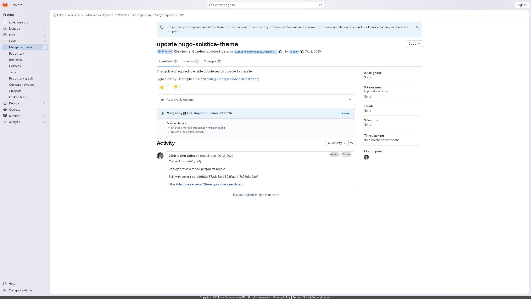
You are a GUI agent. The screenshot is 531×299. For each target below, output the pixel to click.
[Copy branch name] (280, 51)
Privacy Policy (281, 297)
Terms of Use (300, 297)
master (294, 51)
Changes (212, 61)
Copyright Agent (321, 297)
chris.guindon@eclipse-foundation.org (233, 79)
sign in (263, 194)
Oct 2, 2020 (313, 51)
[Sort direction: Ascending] (352, 143)
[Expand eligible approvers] (350, 99)
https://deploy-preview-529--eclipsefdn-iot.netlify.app (206, 184)
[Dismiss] (417, 27)
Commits (190, 61)
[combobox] (336, 143)
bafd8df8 (219, 128)
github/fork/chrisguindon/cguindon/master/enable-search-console (256, 51)
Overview (167, 61)
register (249, 194)
